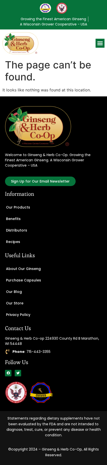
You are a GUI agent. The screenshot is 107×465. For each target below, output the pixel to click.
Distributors (16, 230)
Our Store (14, 303)
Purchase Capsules (23, 280)
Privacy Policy (18, 314)
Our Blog (14, 291)
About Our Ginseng (23, 268)
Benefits (13, 218)
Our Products (18, 207)
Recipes (13, 241)
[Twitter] (18, 373)
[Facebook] (8, 373)
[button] (100, 43)
